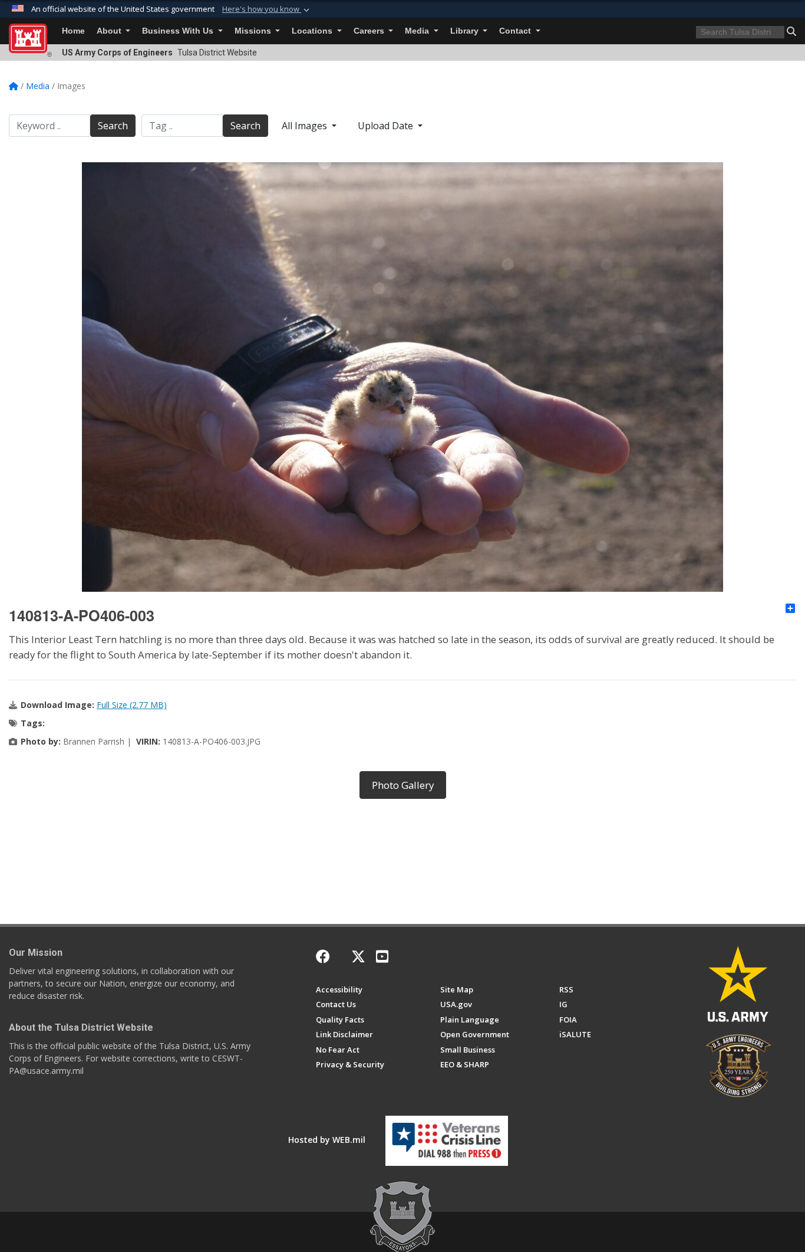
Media (418, 31)
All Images (305, 125)
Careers (370, 31)
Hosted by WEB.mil (326, 1139)
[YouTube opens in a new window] (382, 956)
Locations (313, 31)
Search (113, 125)
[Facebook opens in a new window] (323, 956)
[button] (267, 9)
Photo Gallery (403, 785)
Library (465, 31)
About (110, 31)
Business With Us (179, 31)
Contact (516, 31)
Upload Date (386, 125)
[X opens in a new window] (358, 956)
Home (73, 31)
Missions (254, 31)
